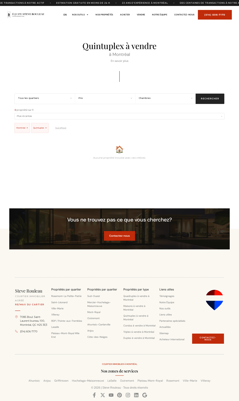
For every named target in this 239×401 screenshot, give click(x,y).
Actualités (165, 327)
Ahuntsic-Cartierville (98, 324)
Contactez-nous (184, 14)
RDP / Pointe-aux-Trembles (66, 320)
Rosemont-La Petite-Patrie (66, 296)
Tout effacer (60, 128)
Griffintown (61, 380)
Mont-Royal (93, 312)
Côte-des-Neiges (97, 336)
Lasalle (55, 327)
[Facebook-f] (94, 395)
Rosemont (172, 380)
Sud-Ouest (93, 296)
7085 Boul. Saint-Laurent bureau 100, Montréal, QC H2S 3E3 (33, 320)
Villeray (55, 314)
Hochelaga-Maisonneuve (88, 380)
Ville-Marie (57, 308)
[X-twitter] (102, 395)
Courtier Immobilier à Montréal (119, 364)
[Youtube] (111, 395)
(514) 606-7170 (28, 331)
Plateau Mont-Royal (150, 380)
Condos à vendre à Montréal (139, 325)
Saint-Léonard (59, 302)
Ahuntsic (34, 380)
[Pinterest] (119, 395)
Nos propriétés (104, 14)
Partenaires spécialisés (172, 320)
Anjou (90, 330)
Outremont (93, 318)
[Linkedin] (136, 395)
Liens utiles (165, 314)
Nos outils (78, 14)
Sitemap (164, 333)
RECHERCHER (210, 98)
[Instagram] (127, 395)
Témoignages (166, 296)
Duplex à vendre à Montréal (139, 338)
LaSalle (112, 380)
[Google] (144, 395)
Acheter (125, 14)
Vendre (141, 14)
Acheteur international (171, 339)
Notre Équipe (159, 14)
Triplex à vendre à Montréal (138, 331)
